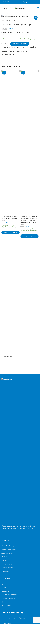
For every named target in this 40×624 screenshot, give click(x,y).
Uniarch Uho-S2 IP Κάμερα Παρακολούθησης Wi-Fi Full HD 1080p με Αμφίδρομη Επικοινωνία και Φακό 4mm (28, 219)
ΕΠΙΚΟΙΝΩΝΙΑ (8, 356)
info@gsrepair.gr (25, 2)
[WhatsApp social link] (14, 58)
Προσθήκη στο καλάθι (19, 44)
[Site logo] (20, 8)
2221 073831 (6, 2)
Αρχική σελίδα (6, 20)
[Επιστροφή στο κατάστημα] (35, 20)
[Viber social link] (16, 58)
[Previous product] (33, 20)
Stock (15, 20)
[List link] (20, 546)
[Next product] (37, 20)
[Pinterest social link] (12, 58)
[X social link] (9, 58)
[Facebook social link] (7, 58)
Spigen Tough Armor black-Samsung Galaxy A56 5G (9, 217)
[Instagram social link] (5, 361)
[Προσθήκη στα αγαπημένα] (18, 71)
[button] (10, 232)
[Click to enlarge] (5, 13)
